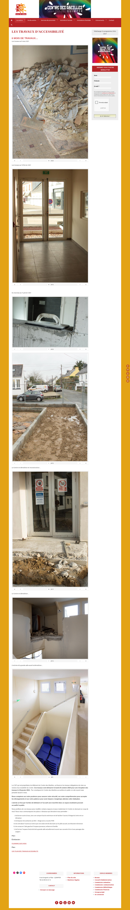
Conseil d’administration (103, 880)
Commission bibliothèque (103, 887)
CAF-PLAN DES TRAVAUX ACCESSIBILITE (25, 851)
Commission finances (102, 889)
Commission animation (102, 882)
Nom (95, 75)
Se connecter (99, 894)
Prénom (96, 81)
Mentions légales (73, 880)
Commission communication (104, 885)
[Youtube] (127, 381)
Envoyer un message (47, 890)
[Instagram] (127, 377)
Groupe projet (99, 892)
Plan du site (71, 877)
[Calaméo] (127, 373)
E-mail (96, 86)
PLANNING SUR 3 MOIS (19, 843)
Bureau (97, 877)
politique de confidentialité (108, 93)
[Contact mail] (127, 369)
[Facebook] (127, 366)
